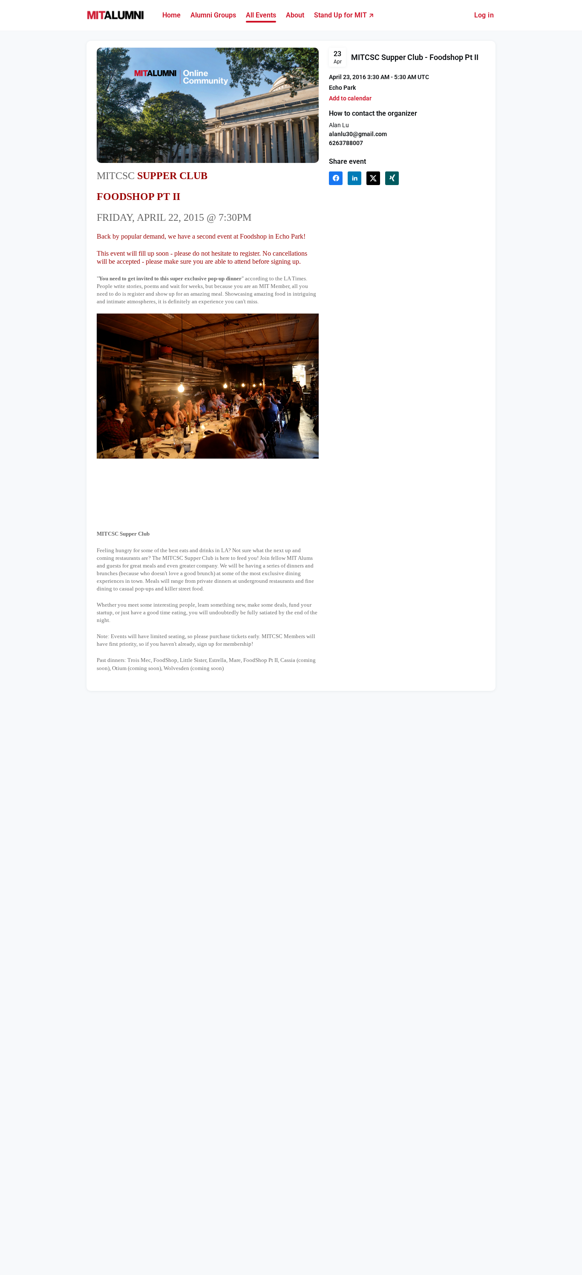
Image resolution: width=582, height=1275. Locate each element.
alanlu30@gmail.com (358, 134)
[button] (350, 98)
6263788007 (346, 143)
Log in (484, 15)
